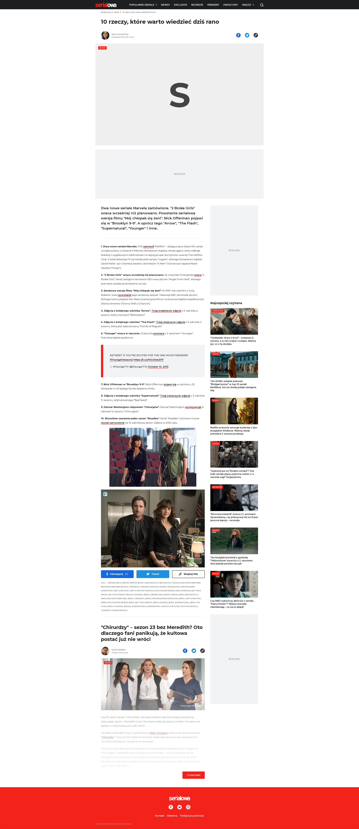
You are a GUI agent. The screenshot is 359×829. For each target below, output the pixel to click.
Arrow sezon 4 (137, 583)
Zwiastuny (230, 5)
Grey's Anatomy (121, 591)
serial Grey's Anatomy (190, 598)
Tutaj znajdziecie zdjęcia (166, 310)
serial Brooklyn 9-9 (188, 594)
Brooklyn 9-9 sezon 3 (170, 583)
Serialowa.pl (106, 12)
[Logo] (105, 4)
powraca (159, 333)
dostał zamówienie (113, 422)
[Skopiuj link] (256, 35)
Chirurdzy (134, 587)
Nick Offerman (183, 591)
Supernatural (139, 606)
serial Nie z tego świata (140, 602)
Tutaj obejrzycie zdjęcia (170, 322)
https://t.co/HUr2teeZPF (149, 359)
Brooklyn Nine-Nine (191, 583)
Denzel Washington (169, 587)
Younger (105, 610)
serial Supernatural (178, 602)
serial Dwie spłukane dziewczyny (161, 598)
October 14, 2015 (158, 366)
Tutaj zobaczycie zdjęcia (175, 395)
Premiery (213, 5)
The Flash (174, 606)
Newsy (165, 5)
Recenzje (197, 5)
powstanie (124, 295)
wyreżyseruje (193, 407)
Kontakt (159, 815)
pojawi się (170, 384)
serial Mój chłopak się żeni (114, 602)
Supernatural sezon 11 (158, 606)
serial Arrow (171, 594)
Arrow (125, 583)
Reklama (172, 815)
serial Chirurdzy (135, 598)
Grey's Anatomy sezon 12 (142, 591)
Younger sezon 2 (119, 610)
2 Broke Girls (114, 583)
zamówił (148, 246)
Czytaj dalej (193, 775)
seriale (127, 606)
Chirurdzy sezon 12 (149, 587)
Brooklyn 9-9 (152, 583)
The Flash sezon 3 (188, 606)
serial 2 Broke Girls (153, 594)
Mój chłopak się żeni (165, 591)
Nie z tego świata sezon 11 (121, 594)
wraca (197, 275)
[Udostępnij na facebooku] (238, 35)
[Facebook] (170, 807)
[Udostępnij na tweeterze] (247, 35)
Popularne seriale (141, 5)
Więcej (246, 5)
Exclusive (180, 5)
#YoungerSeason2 (121, 359)
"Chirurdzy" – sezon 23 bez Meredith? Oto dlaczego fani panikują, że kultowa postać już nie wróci (152, 633)
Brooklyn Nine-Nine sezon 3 (114, 587)
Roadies (139, 594)
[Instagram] (188, 807)
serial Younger (115, 606)
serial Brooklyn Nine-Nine (113, 598)
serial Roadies (160, 602)
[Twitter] (179, 807)
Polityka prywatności (192, 815)
